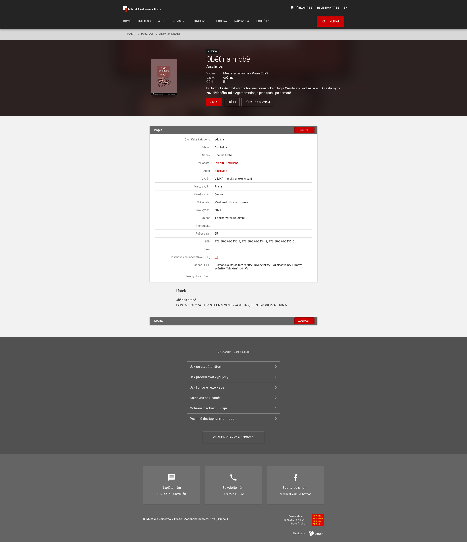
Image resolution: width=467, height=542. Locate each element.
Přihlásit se (301, 7)
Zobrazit (304, 320)
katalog (147, 34)
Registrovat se (328, 7)
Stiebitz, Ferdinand (226, 163)
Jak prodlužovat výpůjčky (209, 377)
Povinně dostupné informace (212, 419)
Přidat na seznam (257, 102)
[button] (164, 77)
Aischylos (214, 66)
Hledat (330, 22)
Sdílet (232, 102)
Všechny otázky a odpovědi (233, 437)
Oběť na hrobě (169, 34)
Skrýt (304, 129)
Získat (214, 102)
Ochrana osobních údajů (208, 408)
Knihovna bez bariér (205, 398)
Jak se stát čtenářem (206, 367)
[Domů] (142, 9)
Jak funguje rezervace (207, 387)
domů (131, 34)
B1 (216, 257)
